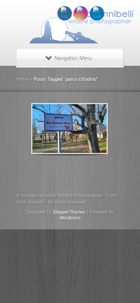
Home (22, 79)
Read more (88, 129)
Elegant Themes (69, 212)
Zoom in (53, 129)
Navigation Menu (73, 58)
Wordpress (70, 217)
